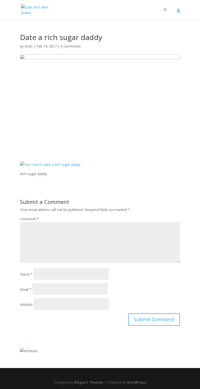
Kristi (28, 46)
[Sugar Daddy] (28, 351)
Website (26, 304)
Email (25, 289)
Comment (29, 219)
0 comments (71, 46)
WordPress (136, 382)
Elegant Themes (88, 382)
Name (26, 274)
